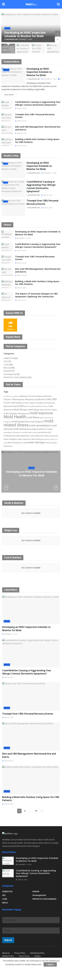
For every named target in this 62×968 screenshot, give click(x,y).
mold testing (20, 429)
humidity (25, 403)
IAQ (5, 361)
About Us (6, 953)
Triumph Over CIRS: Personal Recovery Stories (42, 202)
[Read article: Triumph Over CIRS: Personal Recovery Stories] (7, 117)
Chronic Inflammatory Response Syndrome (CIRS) (27, 399)
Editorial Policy (8, 956)
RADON (7, 371)
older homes (32, 432)
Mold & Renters (42, 406)
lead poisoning (10, 406)
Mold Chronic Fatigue (48, 410)
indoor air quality (36, 403)
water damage (36, 442)
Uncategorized (10, 374)
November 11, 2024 (50, 79)
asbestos (23, 396)
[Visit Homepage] (30, 4)
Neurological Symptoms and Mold (16, 432)
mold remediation (40, 425)
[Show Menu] (3, 4)
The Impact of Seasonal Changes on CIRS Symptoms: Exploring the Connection (36, 295)
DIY (5, 403)
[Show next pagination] (42, 811)
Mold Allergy (33, 409)
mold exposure (41, 413)
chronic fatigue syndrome (40, 396)
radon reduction (24, 439)
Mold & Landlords (30, 406)
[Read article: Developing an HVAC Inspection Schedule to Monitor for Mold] (13, 75)
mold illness (33, 417)
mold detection (23, 414)
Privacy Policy (19, 953)
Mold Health (15, 416)
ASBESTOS (8, 358)
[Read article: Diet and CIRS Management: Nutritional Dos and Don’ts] (7, 129)
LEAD (6, 365)
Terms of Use (24, 956)
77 (36, 811)
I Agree (50, 964)
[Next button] (58, 34)
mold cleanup (10, 413)
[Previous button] (58, 39)
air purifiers (15, 396)
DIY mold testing (14, 403)
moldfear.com (12, 39)
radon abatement (37, 436)
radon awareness (51, 436)
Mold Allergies (21, 409)
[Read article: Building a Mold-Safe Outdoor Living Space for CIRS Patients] (7, 142)
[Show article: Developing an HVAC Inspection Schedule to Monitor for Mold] (8, 48)
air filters (7, 396)
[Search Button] (58, 4)
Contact (37, 956)
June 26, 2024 (21, 108)
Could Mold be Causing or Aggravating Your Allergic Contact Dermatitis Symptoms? (37, 103)
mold (20, 406)
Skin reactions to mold (17, 442)
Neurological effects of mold (39, 429)
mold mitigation (37, 422)
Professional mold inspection (16, 436)
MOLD (7, 28)
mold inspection (20, 421)
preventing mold (44, 432)
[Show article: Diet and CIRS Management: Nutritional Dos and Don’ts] (54, 48)
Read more (10, 94)
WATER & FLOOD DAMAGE (15, 377)
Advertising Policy (37, 953)
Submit (8, 940)
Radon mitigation (10, 439)
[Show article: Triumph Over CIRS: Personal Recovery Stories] (38, 48)
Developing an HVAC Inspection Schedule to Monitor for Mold (25, 34)
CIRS (54, 399)
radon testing (36, 439)
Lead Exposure (49, 403)
